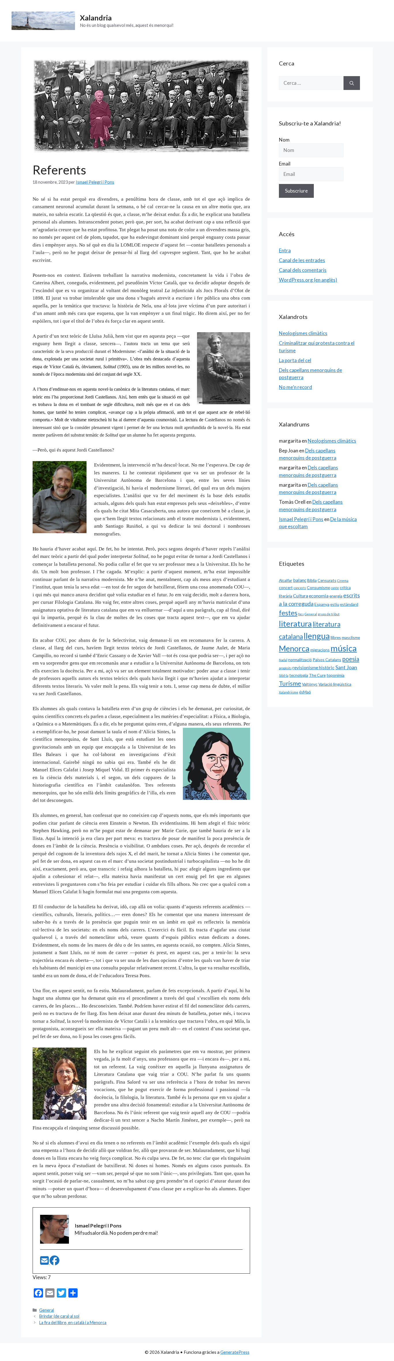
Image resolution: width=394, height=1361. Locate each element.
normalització (300, 659)
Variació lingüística (334, 684)
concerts (300, 588)
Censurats (327, 580)
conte (335, 588)
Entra (285, 250)
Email (284, 164)
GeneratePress (234, 1352)
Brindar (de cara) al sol (59, 1316)
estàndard (349, 604)
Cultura (300, 595)
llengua (317, 636)
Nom (284, 140)
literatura (295, 623)
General (46, 1310)
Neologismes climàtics (303, 333)
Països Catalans (327, 659)
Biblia (312, 580)
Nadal (283, 660)
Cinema (342, 580)
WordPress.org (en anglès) (308, 280)
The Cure (317, 675)
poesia (350, 658)
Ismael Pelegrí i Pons (301, 519)
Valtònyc (310, 684)
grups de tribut (328, 614)
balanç (299, 580)
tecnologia (298, 675)
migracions (320, 649)
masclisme (351, 637)
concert (286, 587)
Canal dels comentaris (303, 270)
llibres (336, 637)
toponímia (335, 675)
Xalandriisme (288, 692)
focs (301, 614)
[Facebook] (54, 1262)
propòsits (285, 668)
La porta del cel (295, 360)
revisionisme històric (313, 667)
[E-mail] (45, 1262)
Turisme (290, 683)
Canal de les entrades (302, 260)
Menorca (294, 648)
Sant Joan (346, 667)
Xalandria (96, 17)
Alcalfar (285, 580)
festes (288, 613)
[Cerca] (352, 83)
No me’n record (295, 387)
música (344, 648)
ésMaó (305, 691)
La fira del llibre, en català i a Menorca (72, 1322)
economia (319, 595)
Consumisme (318, 587)
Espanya (321, 604)
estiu (334, 604)
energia (335, 595)
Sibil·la (283, 675)
